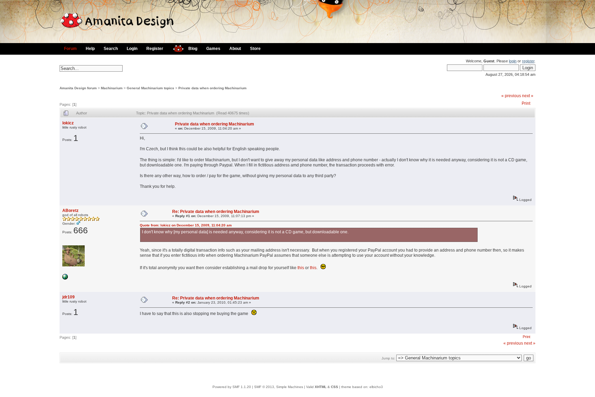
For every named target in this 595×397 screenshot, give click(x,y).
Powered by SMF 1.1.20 (231, 387)
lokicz (68, 123)
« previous (511, 95)
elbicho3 (376, 387)
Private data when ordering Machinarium (212, 88)
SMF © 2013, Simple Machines (278, 387)
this (301, 267)
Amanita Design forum (78, 88)
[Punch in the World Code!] (65, 278)
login (512, 61)
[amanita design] (176, 47)
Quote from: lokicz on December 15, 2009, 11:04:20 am (186, 225)
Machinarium (112, 88)
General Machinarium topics (150, 88)
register (528, 61)
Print (526, 103)
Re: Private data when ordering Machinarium (215, 211)
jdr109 (68, 297)
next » (527, 95)
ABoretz (70, 210)
